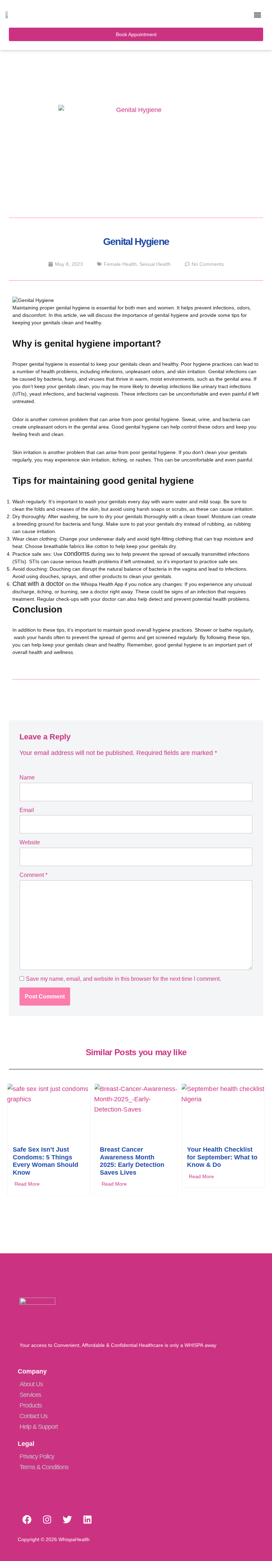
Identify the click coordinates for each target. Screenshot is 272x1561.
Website (29, 842)
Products (30, 1405)
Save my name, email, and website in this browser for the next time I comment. (123, 979)
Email (26, 810)
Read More (27, 1184)
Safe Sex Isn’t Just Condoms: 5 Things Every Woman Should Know (45, 1161)
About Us (31, 1384)
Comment (33, 875)
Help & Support (38, 1426)
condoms (77, 553)
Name (27, 777)
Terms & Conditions (43, 1467)
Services (30, 1394)
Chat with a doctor (38, 583)
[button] (257, 15)
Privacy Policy (36, 1456)
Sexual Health (155, 264)
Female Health (120, 264)
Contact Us (33, 1416)
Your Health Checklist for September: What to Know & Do (222, 1157)
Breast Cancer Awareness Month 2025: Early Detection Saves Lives (132, 1161)
